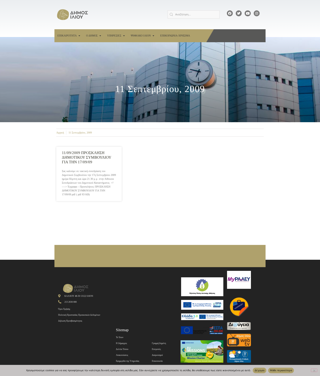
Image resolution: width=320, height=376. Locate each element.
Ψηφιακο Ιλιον (141, 35)
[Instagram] (257, 13)
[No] (314, 370)
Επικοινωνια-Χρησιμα (175, 35)
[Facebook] (230, 13)
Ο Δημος (92, 35)
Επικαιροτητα (67, 35)
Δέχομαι (259, 370)
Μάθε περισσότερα (281, 370)
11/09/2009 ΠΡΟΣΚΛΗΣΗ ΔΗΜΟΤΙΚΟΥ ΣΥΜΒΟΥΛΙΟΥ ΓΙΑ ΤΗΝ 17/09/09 (86, 157)
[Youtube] (248, 13)
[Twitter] (239, 13)
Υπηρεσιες (114, 35)
